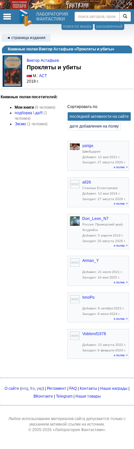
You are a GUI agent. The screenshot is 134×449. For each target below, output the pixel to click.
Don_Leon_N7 (95, 218)
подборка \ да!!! (29, 113)
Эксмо (20, 124)
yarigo (87, 145)
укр (40, 388)
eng (24, 388)
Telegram (64, 396)
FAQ (73, 388)
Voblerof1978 (94, 334)
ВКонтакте (43, 396)
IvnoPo (88, 297)
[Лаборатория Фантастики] (26, 18)
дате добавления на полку (94, 126)
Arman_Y (90, 260)
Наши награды (113, 388)
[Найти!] (125, 16)
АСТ (43, 76)
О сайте (12, 388)
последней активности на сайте (99, 116)
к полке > (121, 167)
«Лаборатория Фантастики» (79, 430)
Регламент (56, 388)
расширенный (109, 26)
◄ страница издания (26, 37)
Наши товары (88, 396)
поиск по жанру (77, 26)
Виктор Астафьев (43, 60)
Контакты (88, 388)
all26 (86, 182)
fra (32, 388)
